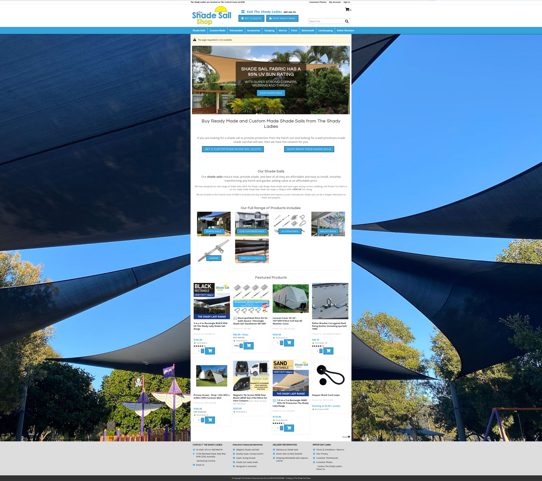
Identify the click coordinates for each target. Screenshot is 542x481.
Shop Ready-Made (283, 18)
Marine (283, 30)
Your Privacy (322, 453)
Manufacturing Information (248, 445)
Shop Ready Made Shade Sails (309, 149)
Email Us (200, 465)
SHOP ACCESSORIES (271, 86)
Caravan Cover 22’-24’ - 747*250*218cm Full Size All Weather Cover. (287, 321)
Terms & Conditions (325, 449)
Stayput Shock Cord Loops (326, 395)
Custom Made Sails (252, 231)
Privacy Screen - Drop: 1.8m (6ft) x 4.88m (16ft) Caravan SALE (212, 396)
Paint (294, 30)
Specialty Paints (252, 258)
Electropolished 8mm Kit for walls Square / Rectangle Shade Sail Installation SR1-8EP (250, 321)
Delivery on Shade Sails (287, 449)
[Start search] (347, 21)
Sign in (347, 2)
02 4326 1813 (202, 449)
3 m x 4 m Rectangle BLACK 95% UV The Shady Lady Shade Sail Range (211, 326)
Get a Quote (252, 18)
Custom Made (217, 30)
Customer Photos (317, 2)
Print (345, 437)
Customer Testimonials (327, 458)
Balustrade (308, 30)
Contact (321, 466)
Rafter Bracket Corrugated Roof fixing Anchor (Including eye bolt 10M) (329, 326)
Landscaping (325, 30)
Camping (269, 30)
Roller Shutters (345, 30)
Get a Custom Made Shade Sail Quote (233, 149)
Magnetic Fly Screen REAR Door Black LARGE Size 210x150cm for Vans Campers (250, 398)
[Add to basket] (210, 350)
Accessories (253, 30)
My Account (335, 2)
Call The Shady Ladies (264, 11)
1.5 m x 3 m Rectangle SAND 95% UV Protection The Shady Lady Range (291, 403)
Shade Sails (199, 30)
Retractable (236, 30)
